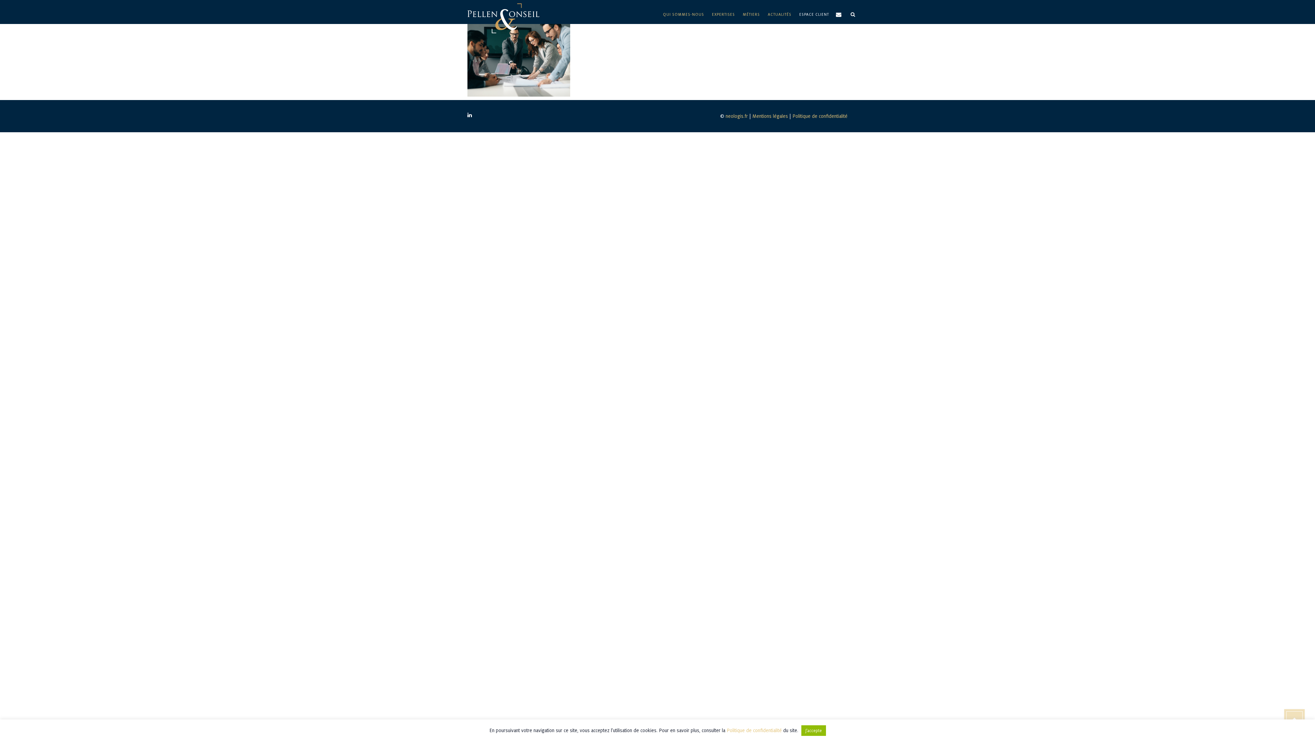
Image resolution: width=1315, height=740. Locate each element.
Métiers (751, 14)
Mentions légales (770, 116)
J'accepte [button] (813, 730)
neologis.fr (737, 116)
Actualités (779, 14)
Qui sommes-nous (683, 14)
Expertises (723, 14)
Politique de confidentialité (820, 116)
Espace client (814, 14)
